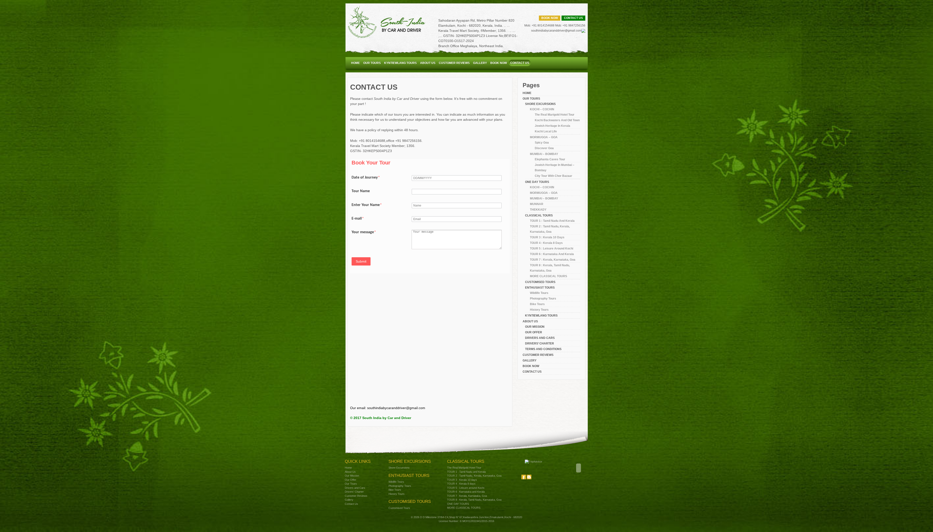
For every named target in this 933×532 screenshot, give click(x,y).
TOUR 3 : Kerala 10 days (547, 237)
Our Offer (533, 332)
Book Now (549, 18)
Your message (364, 232)
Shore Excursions (399, 467)
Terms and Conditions (543, 349)
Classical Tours (539, 215)
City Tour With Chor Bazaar (553, 176)
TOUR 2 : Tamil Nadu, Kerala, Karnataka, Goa (474, 475)
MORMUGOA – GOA (544, 137)
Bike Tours (537, 304)
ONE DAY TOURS (537, 182)
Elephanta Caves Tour (550, 159)
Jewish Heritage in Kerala (552, 126)
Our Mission (534, 326)
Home (355, 63)
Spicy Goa (542, 142)
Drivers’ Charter (354, 491)
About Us (427, 63)
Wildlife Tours (539, 293)
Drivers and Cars (540, 338)
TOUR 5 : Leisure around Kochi (551, 248)
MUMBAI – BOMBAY (544, 154)
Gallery (480, 63)
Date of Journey (366, 178)
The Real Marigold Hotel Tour (554, 114)
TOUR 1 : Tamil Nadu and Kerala (552, 221)
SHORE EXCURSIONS (540, 104)
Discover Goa (544, 148)
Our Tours (372, 63)
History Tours (539, 309)
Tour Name (361, 191)
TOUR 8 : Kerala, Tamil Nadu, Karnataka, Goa (474, 499)
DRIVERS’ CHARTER (539, 343)
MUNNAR (536, 204)
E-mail (358, 219)
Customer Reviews (356, 495)
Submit (361, 261)
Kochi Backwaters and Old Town (557, 120)
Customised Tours (540, 282)
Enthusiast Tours (540, 287)
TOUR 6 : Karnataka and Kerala (552, 254)
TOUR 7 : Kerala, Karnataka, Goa (552, 259)
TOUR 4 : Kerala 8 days (546, 243)
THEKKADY (538, 209)
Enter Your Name (367, 205)
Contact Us (573, 18)
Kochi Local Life (546, 131)
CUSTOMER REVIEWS (454, 63)
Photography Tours (543, 298)
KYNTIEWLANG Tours (400, 63)
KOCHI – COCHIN (542, 109)
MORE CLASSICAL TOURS (548, 276)
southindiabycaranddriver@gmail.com (556, 30)
